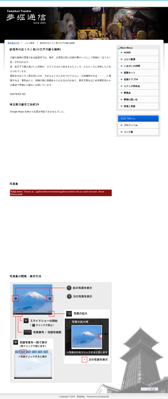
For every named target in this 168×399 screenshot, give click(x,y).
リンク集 (128, 132)
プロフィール (131, 125)
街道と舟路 (129, 106)
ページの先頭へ (149, 389)
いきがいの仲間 (132, 66)
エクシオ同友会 (132, 86)
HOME (127, 52)
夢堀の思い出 (131, 99)
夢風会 (127, 92)
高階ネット (129, 72)
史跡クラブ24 (131, 79)
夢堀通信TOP (13, 43)
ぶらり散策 (129, 59)
